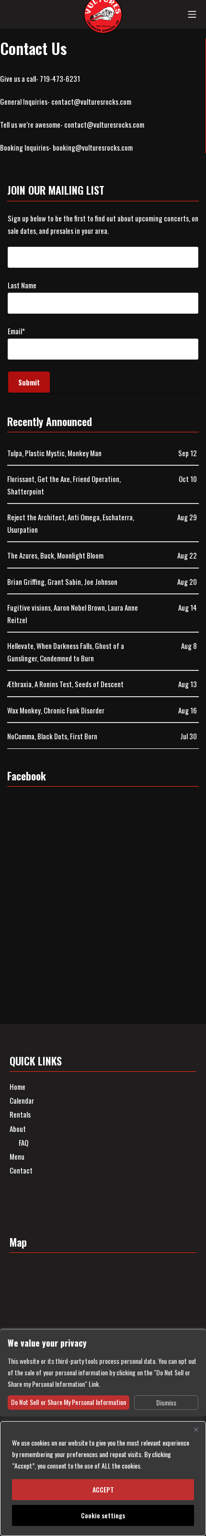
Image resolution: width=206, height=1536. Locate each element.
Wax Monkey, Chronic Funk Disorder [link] (55, 710)
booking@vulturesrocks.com (93, 147)
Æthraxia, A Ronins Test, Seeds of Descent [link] (65, 684)
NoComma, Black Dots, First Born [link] (52, 736)
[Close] (196, 1429)
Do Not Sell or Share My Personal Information (68, 1402)
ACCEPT (103, 1489)
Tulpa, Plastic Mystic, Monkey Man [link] (54, 453)
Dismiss (166, 1402)
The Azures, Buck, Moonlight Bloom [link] (55, 555)
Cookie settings (103, 1515)
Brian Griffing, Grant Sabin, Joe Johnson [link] (62, 581)
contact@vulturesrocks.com (91, 101)
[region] (103, 1478)
